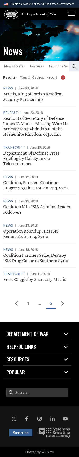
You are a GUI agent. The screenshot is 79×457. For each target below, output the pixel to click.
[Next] (62, 303)
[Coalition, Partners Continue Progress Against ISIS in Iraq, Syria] (39, 183)
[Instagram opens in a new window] (39, 419)
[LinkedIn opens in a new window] (52, 419)
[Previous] (16, 303)
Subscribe (20, 433)
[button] (71, 14)
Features (37, 66)
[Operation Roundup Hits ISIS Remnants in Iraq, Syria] (39, 231)
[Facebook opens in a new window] (26, 419)
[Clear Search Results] (63, 77)
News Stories (14, 66)
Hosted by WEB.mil (39, 452)
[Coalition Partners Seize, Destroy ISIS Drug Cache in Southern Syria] (39, 256)
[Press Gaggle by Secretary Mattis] (39, 277)
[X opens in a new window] (13, 419)
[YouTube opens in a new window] (65, 419)
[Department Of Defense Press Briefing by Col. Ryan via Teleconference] (39, 156)
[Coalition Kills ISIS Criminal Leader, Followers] (39, 207)
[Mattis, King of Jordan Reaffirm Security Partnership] (39, 93)
